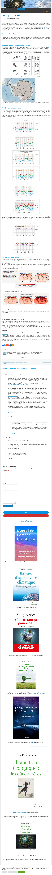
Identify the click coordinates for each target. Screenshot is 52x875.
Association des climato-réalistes (35, 4)
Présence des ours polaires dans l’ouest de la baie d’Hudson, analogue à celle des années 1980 (25, 355)
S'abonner (48, 11)
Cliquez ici (30, 655)
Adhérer (26, 512)
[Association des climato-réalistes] (35, 2)
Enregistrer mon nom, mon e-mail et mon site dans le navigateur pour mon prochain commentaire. (21, 497)
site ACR (14, 28)
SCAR (38, 76)
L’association (8, 9)
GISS (48, 47)
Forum (42, 9)
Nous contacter (41, 11)
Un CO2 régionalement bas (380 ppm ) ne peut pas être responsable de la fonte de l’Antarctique (37, 354)
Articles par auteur (29, 9)
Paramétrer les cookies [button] (12, 872)
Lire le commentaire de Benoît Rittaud (38, 693)
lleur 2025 (31, 562)
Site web (4, 492)
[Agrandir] (43, 751)
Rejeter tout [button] (4, 872)
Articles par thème (21, 9)
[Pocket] (9, 345)
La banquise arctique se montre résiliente (11, 353)
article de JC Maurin (42, 39)
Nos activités (14, 9)
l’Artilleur (14, 860)
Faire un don (26, 515)
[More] (13, 345)
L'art (28, 562)
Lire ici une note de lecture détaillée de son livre (38, 746)
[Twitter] (5, 345)
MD (4, 20)
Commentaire (6, 470)
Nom (4, 483)
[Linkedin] (11, 345)
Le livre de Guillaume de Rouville (26, 521)
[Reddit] (7, 345)
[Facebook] (3, 345)
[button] (45, 9)
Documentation (36, 9)
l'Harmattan (32, 742)
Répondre (10, 412)
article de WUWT (45, 27)
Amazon (21, 860)
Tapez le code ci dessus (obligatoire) (10, 504)
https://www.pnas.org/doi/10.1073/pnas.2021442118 (18, 384)
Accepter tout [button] (21, 872)
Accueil (4, 9)
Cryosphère (10, 346)
